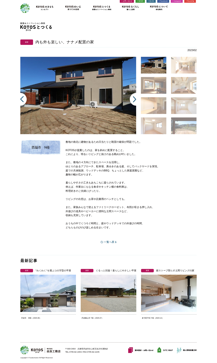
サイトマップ (165, 350)
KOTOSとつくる (102, 8)
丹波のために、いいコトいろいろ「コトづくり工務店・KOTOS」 (25, 8)
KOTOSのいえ (73, 8)
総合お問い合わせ (140, 350)
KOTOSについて (157, 8)
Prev (23, 99)
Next (133, 99)
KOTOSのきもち (45, 8)
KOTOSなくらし (130, 8)
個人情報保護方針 (187, 350)
